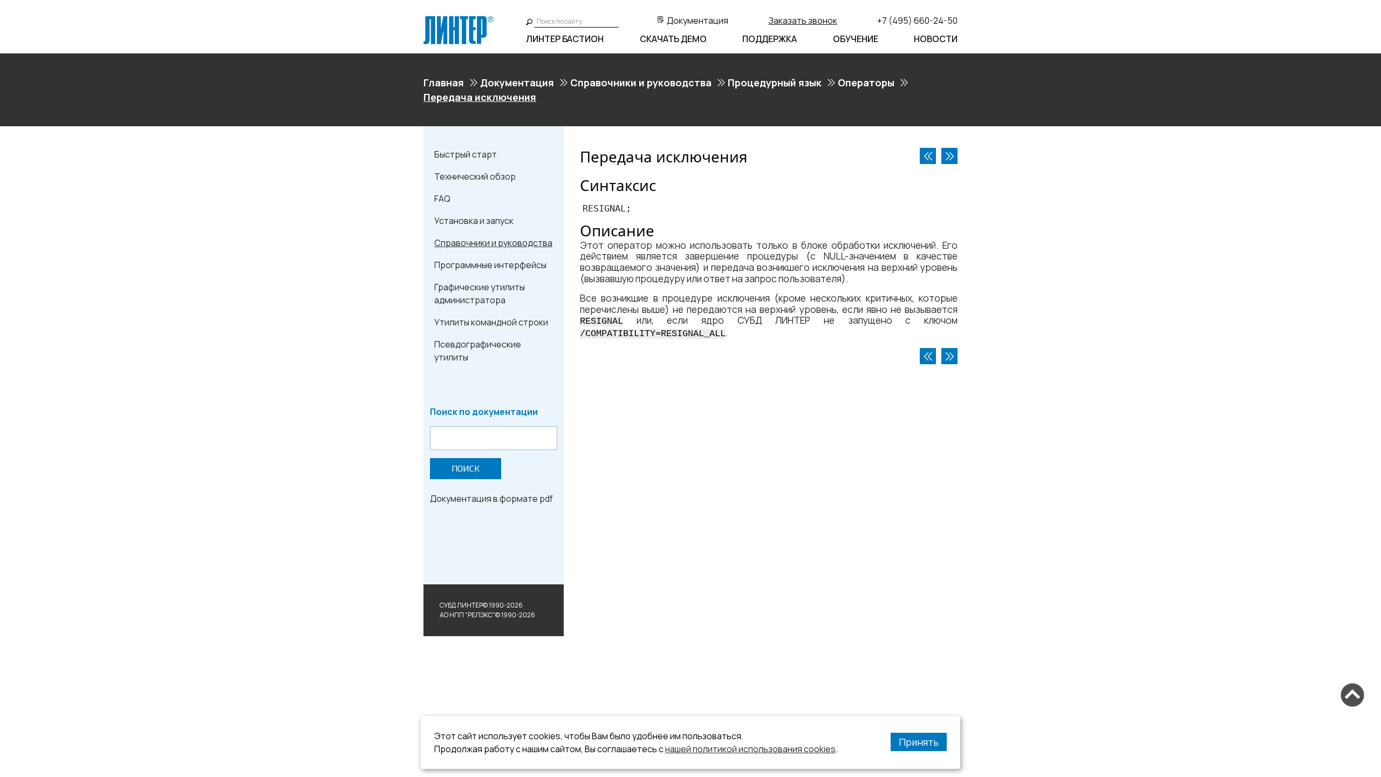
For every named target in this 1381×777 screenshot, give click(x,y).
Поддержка (769, 39)
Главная (443, 82)
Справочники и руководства (641, 82)
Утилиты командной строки (491, 322)
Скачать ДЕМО (673, 39)
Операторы (866, 82)
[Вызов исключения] (928, 156)
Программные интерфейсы (490, 265)
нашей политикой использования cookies (750, 749)
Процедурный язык (775, 82)
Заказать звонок (803, 20)
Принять (919, 741)
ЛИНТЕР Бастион (565, 39)
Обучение (855, 39)
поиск (466, 469)
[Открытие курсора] (949, 156)
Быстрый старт (465, 154)
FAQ (442, 199)
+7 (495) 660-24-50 (917, 20)
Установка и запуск (474, 221)
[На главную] (458, 20)
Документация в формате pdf (491, 499)
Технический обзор (475, 176)
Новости (936, 39)
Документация (697, 20)
